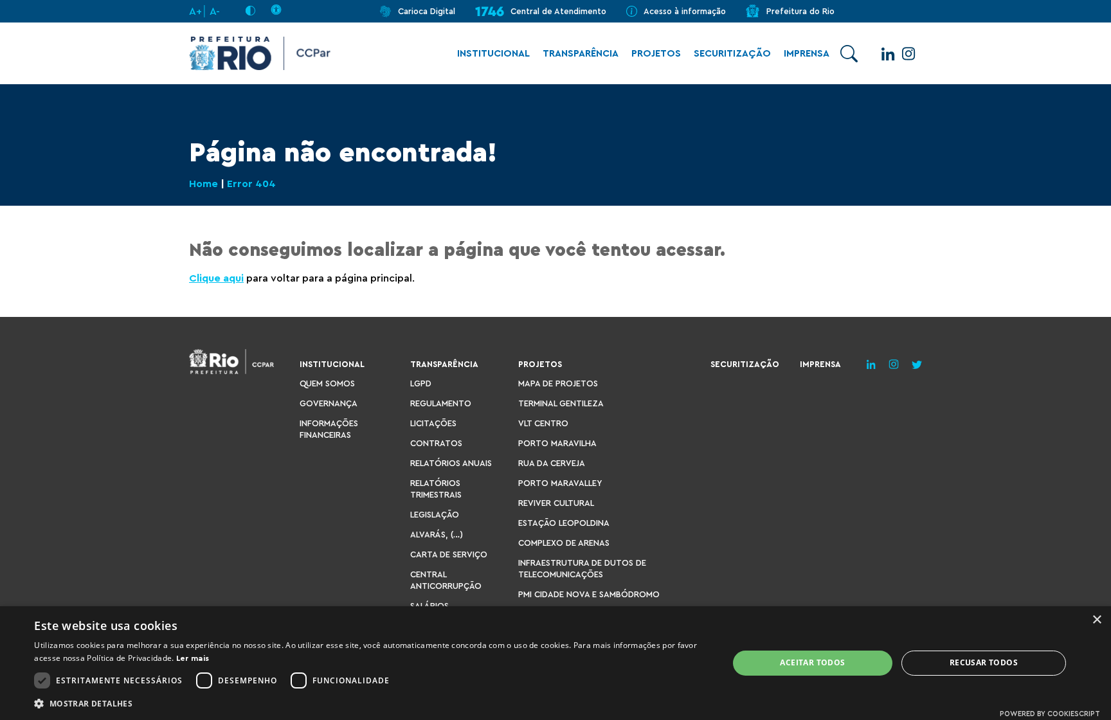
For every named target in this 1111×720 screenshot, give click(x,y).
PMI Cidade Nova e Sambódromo (589, 594)
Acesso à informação (685, 11)
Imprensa (806, 54)
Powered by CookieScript (1050, 713)
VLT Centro (543, 423)
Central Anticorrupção (446, 580)
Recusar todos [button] (984, 662)
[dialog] (555, 663)
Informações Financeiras (329, 429)
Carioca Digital (426, 11)
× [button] (1096, 620)
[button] (370, 703)
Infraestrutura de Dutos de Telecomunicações (582, 569)
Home (203, 184)
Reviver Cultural (556, 503)
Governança (328, 403)
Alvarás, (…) (436, 534)
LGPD (420, 383)
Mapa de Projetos (558, 383)
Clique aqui (216, 278)
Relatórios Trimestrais (436, 489)
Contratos (436, 443)
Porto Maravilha (557, 443)
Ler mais (192, 658)
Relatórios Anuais (451, 463)
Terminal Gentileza (561, 403)
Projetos (656, 54)
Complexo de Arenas (564, 543)
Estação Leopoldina (564, 523)
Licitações (433, 423)
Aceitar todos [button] (812, 662)
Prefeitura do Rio (800, 11)
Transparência (581, 54)
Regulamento (440, 403)
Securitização (732, 54)
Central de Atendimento (558, 11)
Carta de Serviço (448, 554)
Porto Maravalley (560, 483)
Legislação (434, 514)
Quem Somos (327, 383)
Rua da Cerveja (551, 463)
